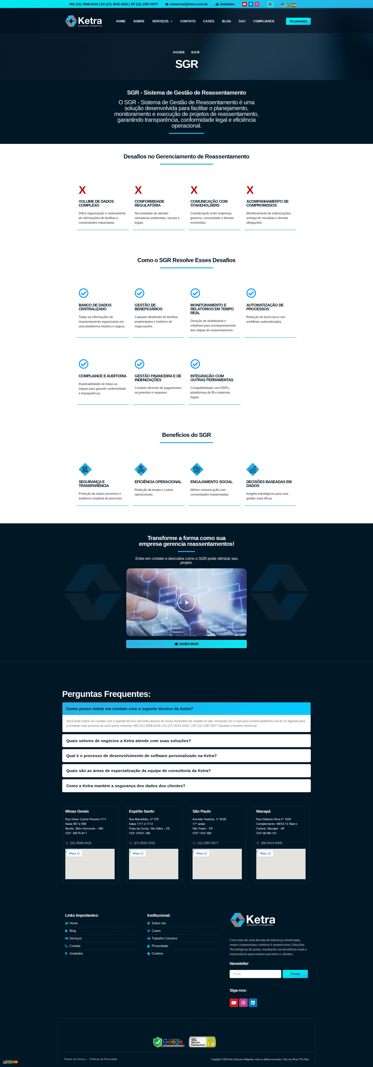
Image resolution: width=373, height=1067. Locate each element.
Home (120, 21)
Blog (226, 21)
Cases (208, 21)
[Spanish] (293, 5)
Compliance (264, 21)
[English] (283, 5)
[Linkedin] (250, 4)
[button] (270, 4)
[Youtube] (244, 4)
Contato (187, 21)
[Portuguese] (288, 5)
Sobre (139, 21)
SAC (242, 21)
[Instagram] (257, 4)
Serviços (160, 21)
